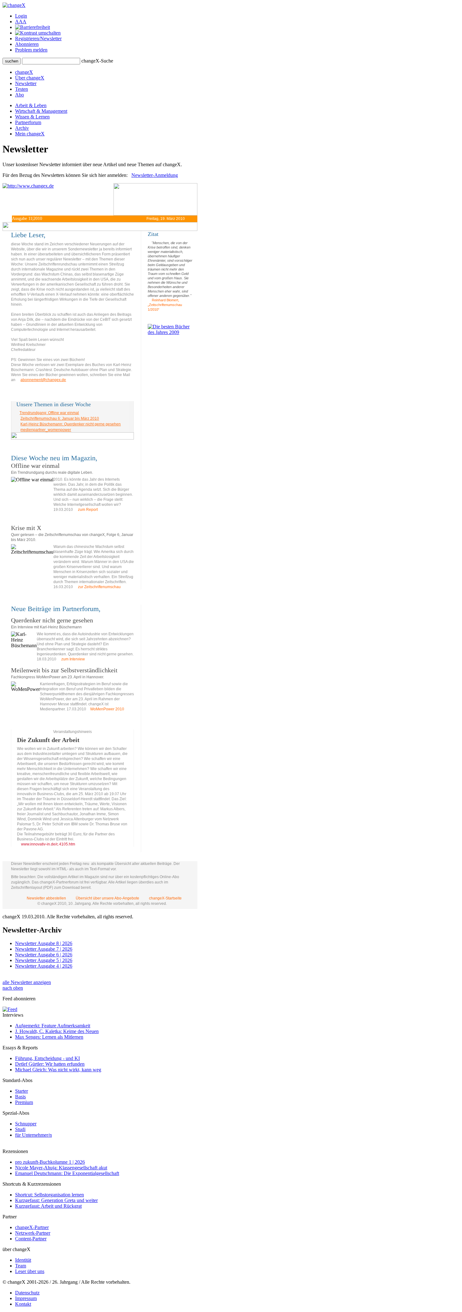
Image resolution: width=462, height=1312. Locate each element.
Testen (21, 89)
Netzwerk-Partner (32, 1233)
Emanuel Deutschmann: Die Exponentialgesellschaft (67, 1173)
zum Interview (72, 659)
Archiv (22, 128)
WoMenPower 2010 (107, 709)
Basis (20, 1096)
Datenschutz (27, 1292)
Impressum (26, 1298)
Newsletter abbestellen (46, 898)
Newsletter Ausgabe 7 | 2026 (43, 949)
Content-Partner (31, 1238)
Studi (20, 1129)
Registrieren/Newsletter (38, 38)
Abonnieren (27, 44)
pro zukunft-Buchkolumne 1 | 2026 (50, 1162)
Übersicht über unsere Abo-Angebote (107, 898)
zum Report (87, 509)
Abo (19, 94)
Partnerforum (28, 122)
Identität (23, 1260)
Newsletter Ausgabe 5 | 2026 (43, 960)
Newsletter (25, 83)
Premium (24, 1102)
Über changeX (29, 77)
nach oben (13, 988)
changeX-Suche (97, 60)
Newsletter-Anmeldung (154, 175)
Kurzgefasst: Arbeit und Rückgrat (48, 1206)
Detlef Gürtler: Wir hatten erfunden (50, 1064)
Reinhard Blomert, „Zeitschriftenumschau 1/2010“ (165, 304)
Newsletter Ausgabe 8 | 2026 (43, 943)
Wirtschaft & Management (41, 111)
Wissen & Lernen (32, 116)
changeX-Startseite (165, 898)
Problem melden (31, 49)
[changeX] (14, 5)
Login (21, 16)
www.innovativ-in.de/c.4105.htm (47, 844)
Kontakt (23, 1304)
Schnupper (25, 1123)
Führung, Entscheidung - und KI (47, 1058)
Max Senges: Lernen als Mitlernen (49, 1037)
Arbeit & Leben (31, 105)
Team (20, 1265)
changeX (24, 72)
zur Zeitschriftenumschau (99, 587)
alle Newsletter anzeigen (27, 982)
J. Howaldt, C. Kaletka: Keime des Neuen (57, 1031)
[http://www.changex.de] (58, 199)
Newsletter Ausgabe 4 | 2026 (43, 966)
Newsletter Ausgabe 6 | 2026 (43, 954)
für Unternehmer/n (33, 1135)
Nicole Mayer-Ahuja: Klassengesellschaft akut (61, 1167)
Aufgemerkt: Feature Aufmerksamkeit (52, 1025)
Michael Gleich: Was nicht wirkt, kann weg (58, 1069)
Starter (21, 1091)
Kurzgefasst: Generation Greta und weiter (56, 1200)
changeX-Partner (32, 1227)
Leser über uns (29, 1271)
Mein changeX (30, 133)
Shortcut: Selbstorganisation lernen (49, 1194)
